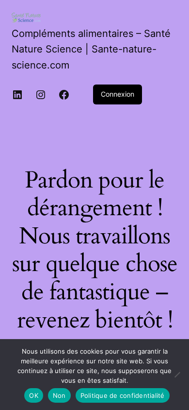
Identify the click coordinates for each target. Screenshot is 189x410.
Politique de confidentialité (122, 395)
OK (33, 395)
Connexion (117, 94)
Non (59, 395)
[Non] (177, 374)
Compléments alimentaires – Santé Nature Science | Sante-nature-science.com (91, 49)
